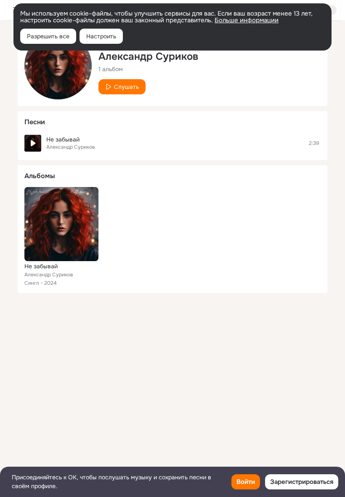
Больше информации (247, 20)
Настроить (101, 36)
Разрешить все (48, 36)
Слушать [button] (126, 87)
